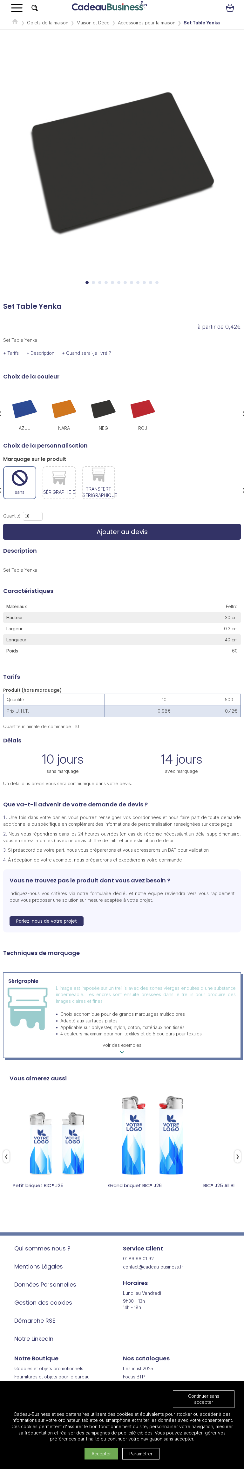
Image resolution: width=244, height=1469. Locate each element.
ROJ (142, 428)
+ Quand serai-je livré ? (86, 353)
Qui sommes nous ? (42, 1248)
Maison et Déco (93, 22)
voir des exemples (122, 1045)
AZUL (24, 428)
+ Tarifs (11, 353)
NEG (103, 428)
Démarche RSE (34, 1321)
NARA (64, 428)
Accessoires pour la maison (146, 22)
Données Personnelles (45, 1284)
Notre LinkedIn (33, 1339)
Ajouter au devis (122, 531)
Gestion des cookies (43, 1303)
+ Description (40, 353)
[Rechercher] (34, 8)
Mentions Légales (38, 1266)
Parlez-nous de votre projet (46, 921)
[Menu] (16, 8)
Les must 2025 (138, 1368)
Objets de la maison (47, 22)
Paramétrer (140, 1453)
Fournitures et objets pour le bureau (52, 1376)
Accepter (101, 1453)
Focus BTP (134, 1376)
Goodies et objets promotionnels (48, 1368)
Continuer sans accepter (203, 1399)
